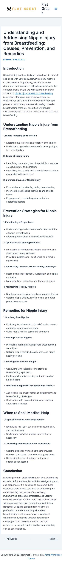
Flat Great (46, 8)
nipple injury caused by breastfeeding (34, 93)
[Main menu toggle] (56, 8)
